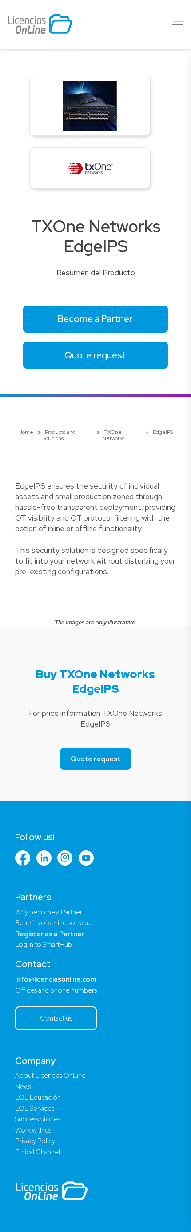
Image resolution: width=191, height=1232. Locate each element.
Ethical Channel (37, 1152)
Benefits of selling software (53, 922)
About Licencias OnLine (50, 1075)
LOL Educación (38, 1097)
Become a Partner (95, 319)
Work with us (33, 1130)
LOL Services (34, 1108)
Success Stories (37, 1119)
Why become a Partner (48, 912)
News (23, 1086)
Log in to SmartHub (43, 944)
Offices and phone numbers (56, 990)
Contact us (56, 1018)
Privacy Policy (35, 1141)
